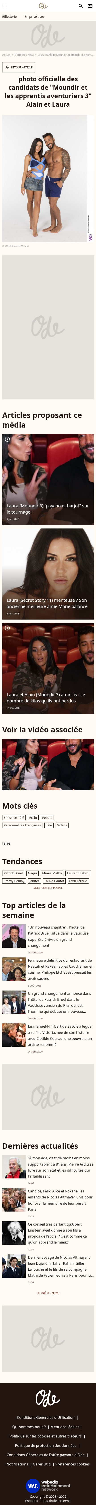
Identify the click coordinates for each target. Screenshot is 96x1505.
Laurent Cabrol (78, 873)
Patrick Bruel (13, 873)
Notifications (17, 1464)
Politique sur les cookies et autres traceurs (46, 1436)
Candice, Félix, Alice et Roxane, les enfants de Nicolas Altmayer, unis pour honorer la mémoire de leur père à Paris (60, 1200)
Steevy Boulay (14, 881)
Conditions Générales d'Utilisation (46, 1417)
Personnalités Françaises (22, 825)
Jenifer (34, 881)
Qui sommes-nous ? (29, 1426)
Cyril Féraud (78, 881)
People (47, 817)
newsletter (90, 6)
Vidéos (62, 825)
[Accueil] (43, 6)
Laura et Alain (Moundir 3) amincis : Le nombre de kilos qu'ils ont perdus (46, 698)
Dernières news (24, 55)
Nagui (32, 873)
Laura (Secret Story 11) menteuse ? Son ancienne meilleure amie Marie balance (47, 603)
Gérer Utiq (42, 1464)
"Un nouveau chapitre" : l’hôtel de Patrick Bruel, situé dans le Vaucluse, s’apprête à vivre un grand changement (59, 936)
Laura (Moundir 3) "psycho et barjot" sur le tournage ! (48, 509)
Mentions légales (64, 1426)
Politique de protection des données (45, 1445)
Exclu (33, 817)
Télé (49, 825)
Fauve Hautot (54, 881)
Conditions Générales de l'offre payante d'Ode (46, 1454)
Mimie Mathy (52, 873)
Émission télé (14, 817)
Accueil (6, 55)
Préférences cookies (72, 1464)
